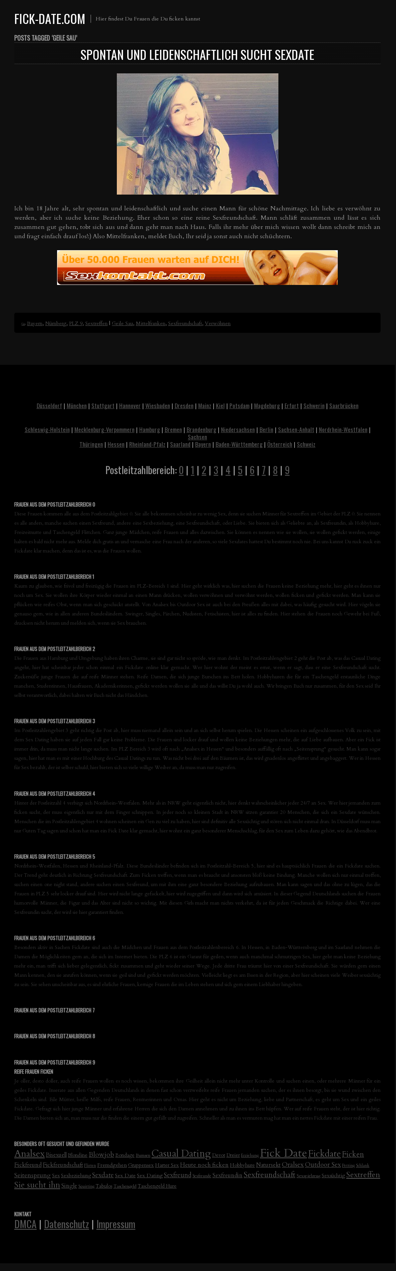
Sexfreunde (201, 1176)
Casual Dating (181, 1153)
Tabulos (104, 1186)
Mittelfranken (150, 323)
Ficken (353, 1154)
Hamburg (149, 429)
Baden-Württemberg (239, 444)
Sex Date (125, 1175)
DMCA (25, 1223)
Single (69, 1186)
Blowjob (101, 1154)
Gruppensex (141, 1165)
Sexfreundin (227, 1175)
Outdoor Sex (323, 1164)
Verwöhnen (218, 323)
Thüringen (91, 444)
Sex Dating (150, 1175)
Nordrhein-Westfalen (343, 429)
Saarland (180, 444)
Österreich (279, 444)
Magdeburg (267, 405)
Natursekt (268, 1165)
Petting (348, 1165)
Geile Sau (122, 323)
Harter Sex (167, 1165)
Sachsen (197, 436)
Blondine (78, 1155)
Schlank (362, 1165)
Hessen (116, 444)
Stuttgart (103, 405)
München (77, 405)
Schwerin (314, 405)
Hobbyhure (242, 1165)
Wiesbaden (157, 405)
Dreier (233, 1155)
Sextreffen (96, 323)
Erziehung (250, 1155)
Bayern (34, 323)
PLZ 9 (76, 323)
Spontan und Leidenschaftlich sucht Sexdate (197, 54)
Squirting (86, 1186)
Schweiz (306, 444)
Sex (56, 1176)
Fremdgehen (112, 1165)
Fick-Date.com (49, 18)
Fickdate (324, 1153)
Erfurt (292, 405)
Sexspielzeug (308, 1176)
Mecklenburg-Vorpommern (104, 429)
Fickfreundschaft (63, 1165)
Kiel (220, 405)
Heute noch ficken (204, 1165)
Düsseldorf (49, 405)
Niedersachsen (238, 429)
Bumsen (143, 1155)
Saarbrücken (344, 405)
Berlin (266, 429)
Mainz (204, 405)
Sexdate (103, 1175)
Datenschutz (66, 1223)
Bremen (173, 429)
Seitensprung (32, 1175)
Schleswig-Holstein (47, 429)
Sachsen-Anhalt (296, 429)
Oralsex (293, 1164)
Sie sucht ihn (37, 1185)
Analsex (29, 1153)
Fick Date (283, 1153)
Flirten (90, 1165)
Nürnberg (55, 323)
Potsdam (239, 405)
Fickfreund (28, 1165)
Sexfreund (177, 1175)
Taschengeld (124, 1186)
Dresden (184, 405)
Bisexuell (56, 1155)
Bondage (125, 1155)
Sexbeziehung (76, 1176)
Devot (218, 1155)
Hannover (130, 405)
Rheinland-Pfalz (147, 444)
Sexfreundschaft (185, 323)
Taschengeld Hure (157, 1186)
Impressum (115, 1223)
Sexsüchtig (333, 1175)
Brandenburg (201, 429)
